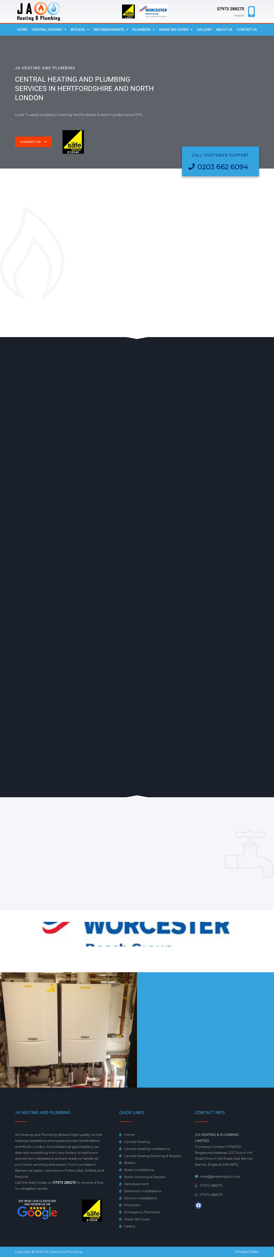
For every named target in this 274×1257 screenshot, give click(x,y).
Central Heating (47, 30)
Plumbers (141, 30)
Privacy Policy (247, 1252)
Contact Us (247, 30)
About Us (224, 30)
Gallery (204, 30)
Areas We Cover (173, 30)
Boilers (78, 30)
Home (22, 30)
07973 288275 (230, 8)
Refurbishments (109, 30)
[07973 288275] (251, 11)
